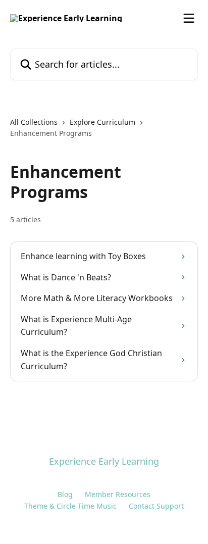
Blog (65, 494)
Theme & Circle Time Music (70, 506)
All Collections (34, 122)
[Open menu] (189, 18)
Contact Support (156, 506)
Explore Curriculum (102, 122)
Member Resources (117, 494)
